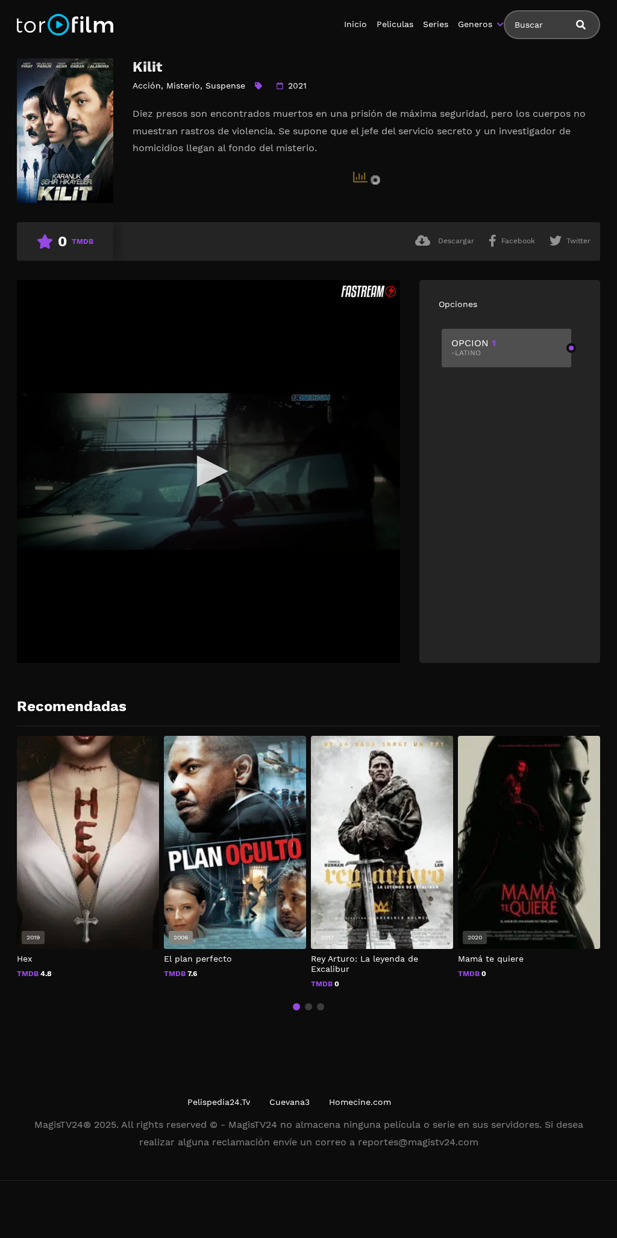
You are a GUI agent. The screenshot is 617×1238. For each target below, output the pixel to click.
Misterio (183, 85)
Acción (147, 85)
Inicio (355, 24)
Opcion (473, 347)
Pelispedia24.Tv (218, 1102)
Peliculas (395, 24)
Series (435, 24)
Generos (475, 24)
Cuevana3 (289, 1102)
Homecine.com (360, 1102)
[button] (296, 1006)
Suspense (225, 85)
